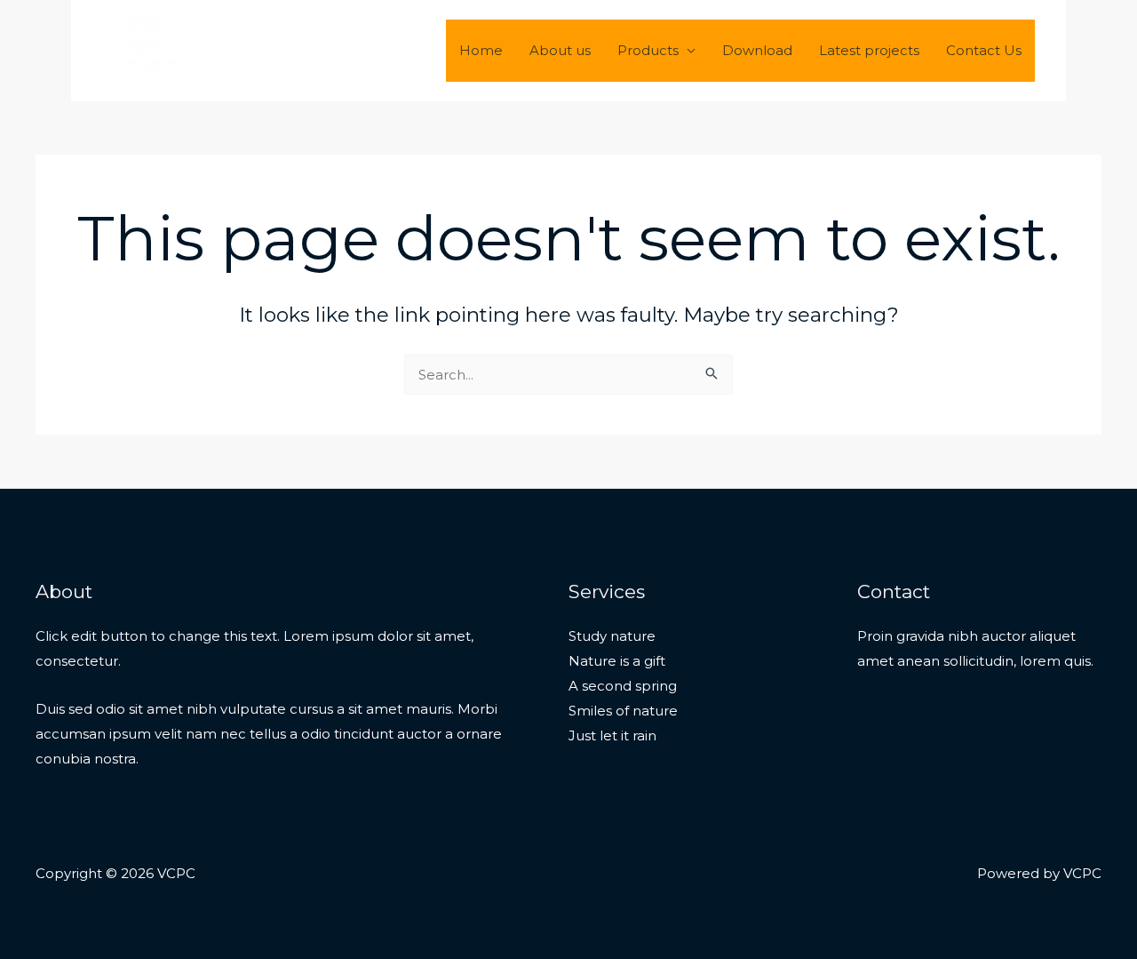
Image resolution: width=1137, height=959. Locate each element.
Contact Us (984, 50)
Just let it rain (612, 735)
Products (648, 50)
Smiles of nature (623, 710)
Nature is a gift (616, 660)
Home (481, 50)
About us (560, 50)
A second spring (622, 685)
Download (757, 50)
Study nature (612, 635)
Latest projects (869, 50)
